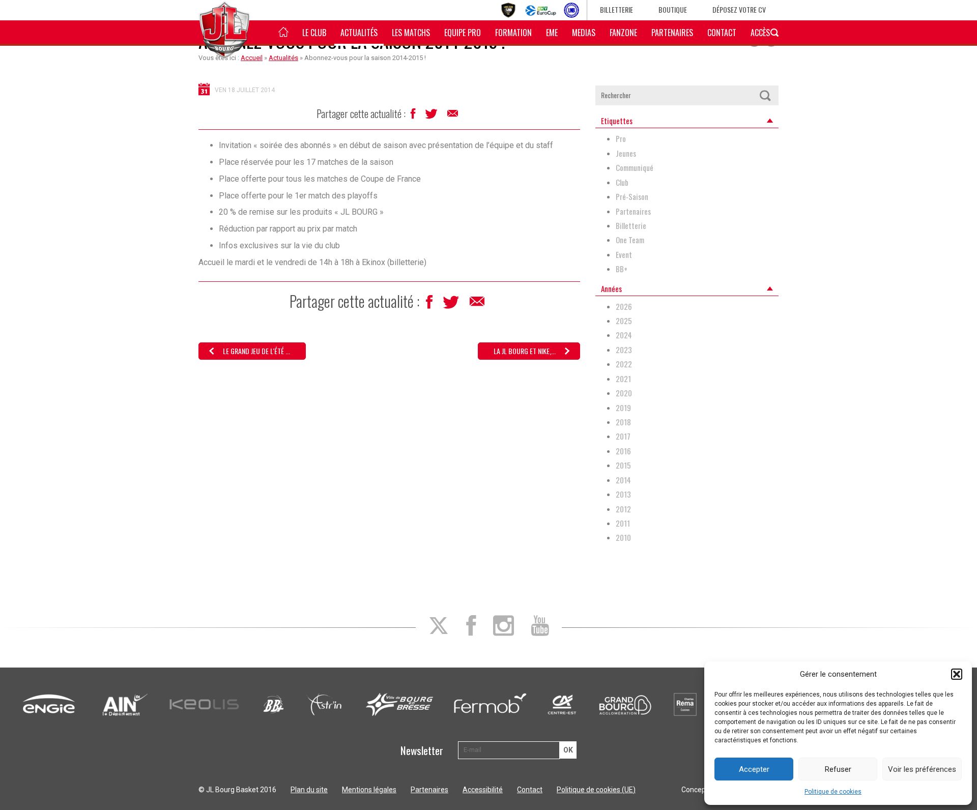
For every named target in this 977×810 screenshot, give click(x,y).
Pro (621, 138)
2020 (624, 393)
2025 (624, 320)
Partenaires (672, 32)
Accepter (754, 769)
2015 (623, 465)
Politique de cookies (832, 791)
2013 (623, 494)
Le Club (314, 32)
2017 (623, 436)
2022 (624, 364)
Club (622, 182)
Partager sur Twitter (432, 116)
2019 (623, 407)
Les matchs (411, 32)
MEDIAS (583, 32)
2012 (623, 509)
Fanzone (623, 32)
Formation (513, 32)
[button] (957, 674)
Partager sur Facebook (414, 116)
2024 (624, 335)
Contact (721, 32)
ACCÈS (760, 32)
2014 (623, 480)
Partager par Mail (453, 116)
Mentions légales (369, 790)
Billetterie (616, 9)
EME (552, 32)
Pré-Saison (632, 196)
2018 (623, 422)
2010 (623, 537)
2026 (624, 306)
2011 (623, 523)
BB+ (621, 269)
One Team (630, 240)
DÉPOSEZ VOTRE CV (739, 9)
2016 (623, 451)
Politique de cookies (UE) (596, 790)
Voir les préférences (922, 769)
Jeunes (626, 153)
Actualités (359, 32)
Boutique (672, 9)
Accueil (252, 58)
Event (624, 254)
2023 (624, 349)
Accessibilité (483, 790)
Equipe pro (462, 32)
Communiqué (634, 167)
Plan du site (309, 790)
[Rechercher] (765, 95)
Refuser (838, 769)
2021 (623, 378)
